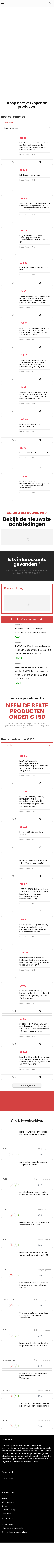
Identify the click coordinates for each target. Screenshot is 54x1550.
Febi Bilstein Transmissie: (29, 175)
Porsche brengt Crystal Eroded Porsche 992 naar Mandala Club (33, 1193)
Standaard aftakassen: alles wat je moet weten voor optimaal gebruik (34, 1285)
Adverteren (7, 1513)
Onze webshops (9, 1509)
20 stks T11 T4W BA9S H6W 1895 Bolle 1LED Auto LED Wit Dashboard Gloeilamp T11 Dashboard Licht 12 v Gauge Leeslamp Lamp (34, 1027)
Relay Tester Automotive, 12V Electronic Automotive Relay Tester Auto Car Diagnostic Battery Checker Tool (34, 484)
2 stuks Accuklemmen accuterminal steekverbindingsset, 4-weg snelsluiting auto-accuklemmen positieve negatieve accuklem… (34, 299)
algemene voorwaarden (13, 1528)
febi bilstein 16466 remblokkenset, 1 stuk (34, 268)
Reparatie (6, 1390)
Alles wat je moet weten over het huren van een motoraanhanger (34, 1404)
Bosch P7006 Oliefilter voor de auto (34, 453)
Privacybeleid (8, 1524)
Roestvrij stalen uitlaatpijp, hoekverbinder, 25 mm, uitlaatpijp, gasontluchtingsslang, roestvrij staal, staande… (34, 994)
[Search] (50, 3)
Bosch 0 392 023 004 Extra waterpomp (31, 833)
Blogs (4, 1506)
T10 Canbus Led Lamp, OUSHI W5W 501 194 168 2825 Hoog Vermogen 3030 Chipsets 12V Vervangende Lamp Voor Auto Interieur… (33, 395)
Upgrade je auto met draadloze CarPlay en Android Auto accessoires (33, 1315)
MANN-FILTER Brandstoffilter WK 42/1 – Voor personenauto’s (33, 861)
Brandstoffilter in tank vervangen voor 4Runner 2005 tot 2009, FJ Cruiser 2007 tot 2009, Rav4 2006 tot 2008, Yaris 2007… (34, 1060)
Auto (5, 1149)
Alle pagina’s (7, 1478)
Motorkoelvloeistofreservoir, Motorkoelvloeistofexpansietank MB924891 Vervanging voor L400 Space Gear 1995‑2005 (34, 961)
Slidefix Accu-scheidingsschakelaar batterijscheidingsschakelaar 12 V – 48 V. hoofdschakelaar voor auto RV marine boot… (34, 206)
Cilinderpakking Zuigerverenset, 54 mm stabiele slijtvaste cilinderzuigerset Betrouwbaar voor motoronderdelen (33, 928)
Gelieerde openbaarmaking (14, 1532)
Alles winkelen (8, 1502)
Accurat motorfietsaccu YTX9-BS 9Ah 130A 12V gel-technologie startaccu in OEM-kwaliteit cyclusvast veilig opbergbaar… (33, 363)
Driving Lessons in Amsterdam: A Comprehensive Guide (34, 1223)
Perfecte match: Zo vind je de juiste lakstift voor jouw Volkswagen (33, 1375)
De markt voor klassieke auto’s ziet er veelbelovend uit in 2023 (33, 1253)
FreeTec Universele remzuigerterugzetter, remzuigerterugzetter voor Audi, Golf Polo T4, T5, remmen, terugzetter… (34, 766)
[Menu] (3, 3)
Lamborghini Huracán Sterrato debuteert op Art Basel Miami (33, 1133)
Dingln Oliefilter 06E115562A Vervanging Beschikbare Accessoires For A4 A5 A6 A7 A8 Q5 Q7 (34, 238)
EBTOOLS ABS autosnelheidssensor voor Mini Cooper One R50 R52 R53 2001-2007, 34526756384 (33, 650)
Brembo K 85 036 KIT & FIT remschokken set (30, 425)
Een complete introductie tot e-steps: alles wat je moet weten (34, 1344)
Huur (5, 1420)
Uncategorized (9, 1300)
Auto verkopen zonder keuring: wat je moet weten (33, 1163)
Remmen (18, 625)
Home (4, 1498)
